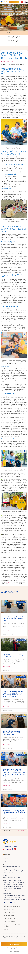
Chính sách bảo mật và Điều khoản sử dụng (12, 925)
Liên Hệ (6, 929)
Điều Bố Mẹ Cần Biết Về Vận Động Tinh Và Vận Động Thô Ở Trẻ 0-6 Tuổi (14, 812)
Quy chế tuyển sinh (9, 912)
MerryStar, (8, 582)
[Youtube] (15, 849)
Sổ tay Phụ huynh (9, 915)
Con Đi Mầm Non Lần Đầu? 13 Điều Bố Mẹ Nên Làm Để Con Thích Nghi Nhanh (12, 732)
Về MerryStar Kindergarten (12, 906)
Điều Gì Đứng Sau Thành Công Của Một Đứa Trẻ (13, 655)
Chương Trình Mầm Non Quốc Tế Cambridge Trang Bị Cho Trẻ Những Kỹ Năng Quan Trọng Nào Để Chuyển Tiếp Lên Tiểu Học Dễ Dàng (14, 772)
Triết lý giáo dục (9, 909)
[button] (27, 2)
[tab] (14, 33)
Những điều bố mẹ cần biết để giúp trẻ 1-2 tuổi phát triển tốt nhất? (13, 618)
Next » (22, 830)
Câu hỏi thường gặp (9, 921)
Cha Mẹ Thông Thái (9, 918)
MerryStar (17, 239)
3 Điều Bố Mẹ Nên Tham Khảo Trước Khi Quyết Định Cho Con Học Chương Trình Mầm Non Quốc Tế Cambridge (13, 693)
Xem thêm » (6, 630)
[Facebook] (12, 849)
